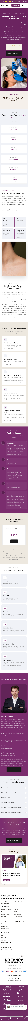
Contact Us (4, 937)
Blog (2, 935)
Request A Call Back (12, 53)
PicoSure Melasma (6, 928)
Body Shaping (17, 914)
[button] (2, 868)
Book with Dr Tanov (13, 769)
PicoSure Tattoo (5, 914)
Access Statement (6, 945)
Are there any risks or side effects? (13, 807)
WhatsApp (10, 1019)
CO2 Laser (17, 909)
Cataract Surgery (6, 909)
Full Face (16, 912)
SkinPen (3, 924)
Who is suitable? (13, 797)
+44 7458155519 (18, 980)
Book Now (15, 5)
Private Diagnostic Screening (19, 922)
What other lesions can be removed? (13, 812)
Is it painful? (13, 788)
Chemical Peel (18, 916)
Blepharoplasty (8, 870)
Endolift (3, 916)
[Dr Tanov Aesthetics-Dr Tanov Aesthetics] (4, 5)
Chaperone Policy (6, 947)
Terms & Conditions (6, 952)
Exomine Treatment (19, 919)
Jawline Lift (4, 926)
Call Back (17, 1019)
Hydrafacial (4, 919)
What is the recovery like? (13, 792)
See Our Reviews (22, 1)
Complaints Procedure (7, 949)
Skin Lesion (4, 921)
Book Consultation (6, 942)
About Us (3, 940)
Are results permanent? (13, 802)
